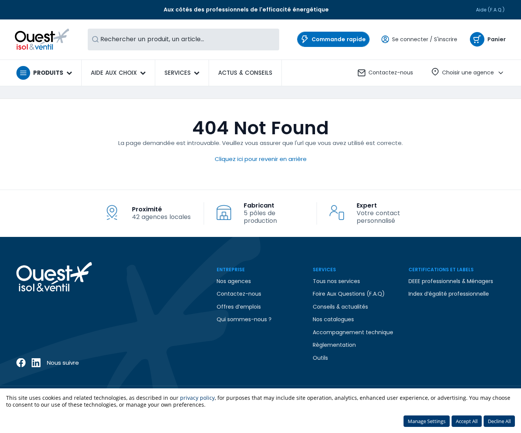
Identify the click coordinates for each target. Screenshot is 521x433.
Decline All (499, 421)
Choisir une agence (468, 72)
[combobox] (183, 39)
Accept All (467, 421)
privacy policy (197, 397)
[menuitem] (245, 73)
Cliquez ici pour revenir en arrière (261, 159)
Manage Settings (426, 421)
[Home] (42, 39)
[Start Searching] (95, 39)
